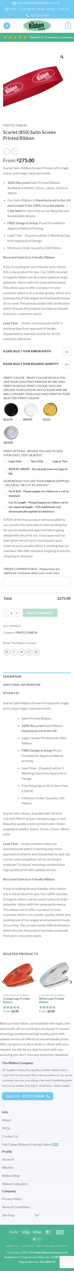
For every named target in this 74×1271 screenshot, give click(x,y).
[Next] (70, 990)
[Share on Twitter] (21, 652)
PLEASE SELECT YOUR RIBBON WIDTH (27, 351)
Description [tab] (12, 676)
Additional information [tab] (21, 684)
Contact (27, 1246)
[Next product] (6, 151)
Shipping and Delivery (52, 1246)
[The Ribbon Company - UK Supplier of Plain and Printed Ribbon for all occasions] (37, 26)
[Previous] (3, 990)
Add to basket (40, 613)
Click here (14, 211)
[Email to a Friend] (29, 652)
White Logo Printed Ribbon (51, 1000)
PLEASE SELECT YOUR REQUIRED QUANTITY (31, 364)
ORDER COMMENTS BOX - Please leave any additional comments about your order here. (31, 571)
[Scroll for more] (37, 1215)
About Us (12, 1246)
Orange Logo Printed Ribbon (16, 1000)
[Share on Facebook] (14, 652)
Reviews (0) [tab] (11, 693)
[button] (6, 25)
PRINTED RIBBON (15, 125)
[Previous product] (15, 151)
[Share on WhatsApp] (6, 652)
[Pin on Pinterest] (36, 652)
